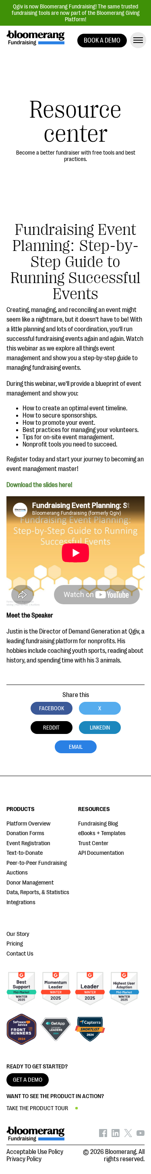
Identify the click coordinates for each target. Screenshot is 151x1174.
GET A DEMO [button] (27, 1079)
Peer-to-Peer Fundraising (36, 863)
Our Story (17, 934)
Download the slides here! (39, 485)
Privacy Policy (23, 1159)
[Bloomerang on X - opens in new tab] (128, 1135)
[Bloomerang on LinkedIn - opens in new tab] (116, 1135)
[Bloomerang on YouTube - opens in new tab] (141, 1135)
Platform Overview (28, 823)
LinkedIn (100, 727)
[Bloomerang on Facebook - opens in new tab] (103, 1135)
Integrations (20, 902)
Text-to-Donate (24, 853)
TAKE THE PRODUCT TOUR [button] (37, 1108)
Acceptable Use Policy (34, 1152)
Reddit (51, 727)
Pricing (14, 943)
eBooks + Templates (102, 833)
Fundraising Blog (98, 823)
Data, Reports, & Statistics (37, 892)
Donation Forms (25, 833)
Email (76, 747)
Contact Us (19, 953)
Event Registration (28, 843)
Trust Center (93, 843)
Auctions (17, 872)
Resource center (75, 122)
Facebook (51, 708)
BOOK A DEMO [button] (102, 40)
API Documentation (101, 853)
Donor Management (30, 882)
